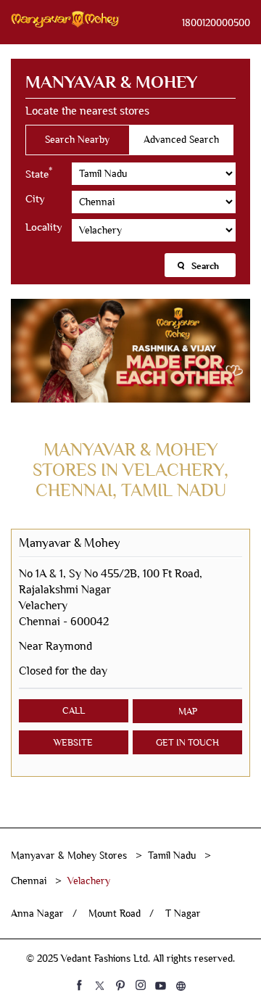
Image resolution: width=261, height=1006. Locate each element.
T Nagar (183, 913)
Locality (43, 227)
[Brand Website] (181, 985)
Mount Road (114, 913)
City (35, 199)
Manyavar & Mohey (69, 543)
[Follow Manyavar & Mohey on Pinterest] (120, 985)
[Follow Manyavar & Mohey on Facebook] (80, 985)
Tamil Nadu (172, 855)
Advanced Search (181, 139)
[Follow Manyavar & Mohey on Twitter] (100, 985)
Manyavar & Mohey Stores (70, 855)
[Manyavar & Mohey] (65, 22)
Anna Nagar (37, 913)
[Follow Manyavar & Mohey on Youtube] (161, 985)
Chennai (28, 880)
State (39, 172)
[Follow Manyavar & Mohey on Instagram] (140, 985)
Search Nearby (77, 139)
